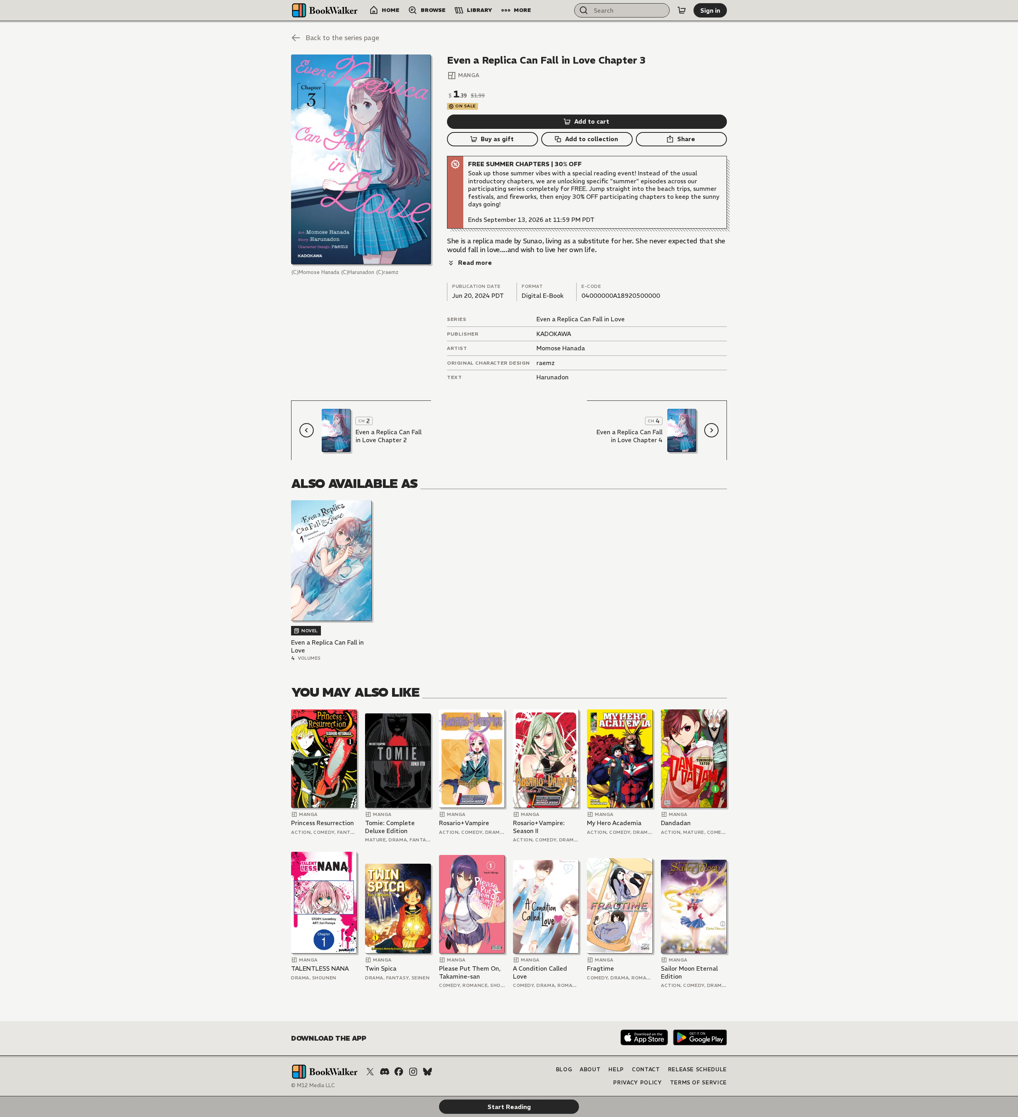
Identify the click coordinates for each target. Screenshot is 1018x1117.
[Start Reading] (361, 159)
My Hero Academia (614, 823)
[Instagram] (413, 1071)
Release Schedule (697, 1069)
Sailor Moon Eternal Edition (689, 972)
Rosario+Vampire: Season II (539, 827)
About (590, 1069)
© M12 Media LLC (313, 1085)
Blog (564, 1069)
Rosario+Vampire (464, 823)
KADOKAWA (553, 334)
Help (616, 1069)
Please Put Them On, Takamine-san (470, 972)
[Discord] (384, 1071)
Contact (646, 1069)
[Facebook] (399, 1071)
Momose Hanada (560, 348)
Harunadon (552, 377)
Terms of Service (698, 1082)
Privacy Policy (637, 1082)
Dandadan (676, 823)
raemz (545, 363)
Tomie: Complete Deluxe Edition (390, 827)
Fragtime (600, 968)
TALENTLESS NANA (320, 968)
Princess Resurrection (322, 823)
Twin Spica (380, 968)
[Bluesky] (427, 1071)
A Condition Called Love (540, 972)
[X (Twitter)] (370, 1071)
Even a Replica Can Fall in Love (580, 319)
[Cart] (681, 10)
